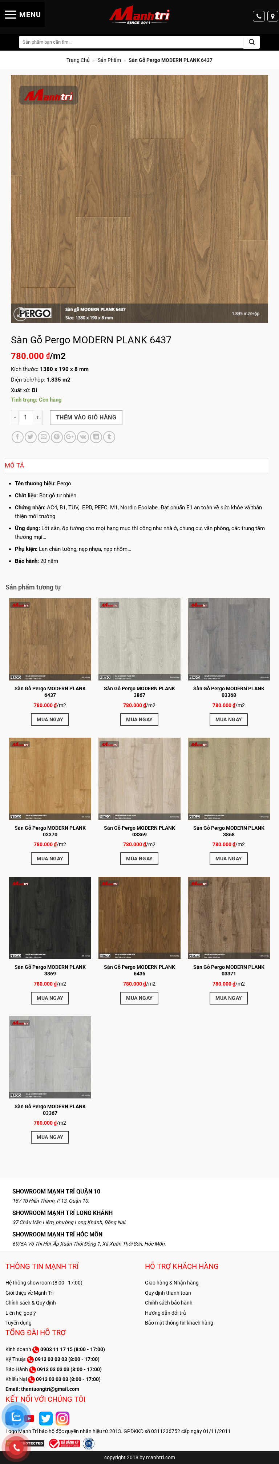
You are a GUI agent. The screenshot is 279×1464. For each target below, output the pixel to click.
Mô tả (14, 465)
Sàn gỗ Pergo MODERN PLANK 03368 (228, 692)
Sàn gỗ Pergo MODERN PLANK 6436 (139, 970)
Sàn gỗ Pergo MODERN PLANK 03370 (50, 831)
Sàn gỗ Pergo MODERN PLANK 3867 (139, 692)
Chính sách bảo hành (169, 1303)
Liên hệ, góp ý (20, 1313)
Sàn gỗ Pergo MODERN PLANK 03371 (228, 970)
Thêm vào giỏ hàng (86, 417)
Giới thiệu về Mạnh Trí (29, 1293)
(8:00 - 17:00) (72, 1349)
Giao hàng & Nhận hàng (172, 1283)
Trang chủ (78, 60)
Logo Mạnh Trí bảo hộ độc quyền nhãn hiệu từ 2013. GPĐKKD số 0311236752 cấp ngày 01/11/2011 (118, 1431)
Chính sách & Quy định (30, 1303)
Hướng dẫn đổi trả (165, 1313)
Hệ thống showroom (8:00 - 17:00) (43, 1283)
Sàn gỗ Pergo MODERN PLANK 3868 (228, 831)
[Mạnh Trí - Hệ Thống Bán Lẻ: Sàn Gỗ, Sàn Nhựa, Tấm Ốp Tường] (139, 15)
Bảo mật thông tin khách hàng (179, 1323)
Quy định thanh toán (168, 1293)
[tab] (20, 465)
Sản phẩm (109, 60)
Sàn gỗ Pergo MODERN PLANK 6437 (50, 692)
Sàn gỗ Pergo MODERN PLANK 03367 (50, 1110)
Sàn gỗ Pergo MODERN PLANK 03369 (139, 831)
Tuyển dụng (18, 1323)
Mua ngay (50, 719)
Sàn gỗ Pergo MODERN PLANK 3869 (50, 970)
